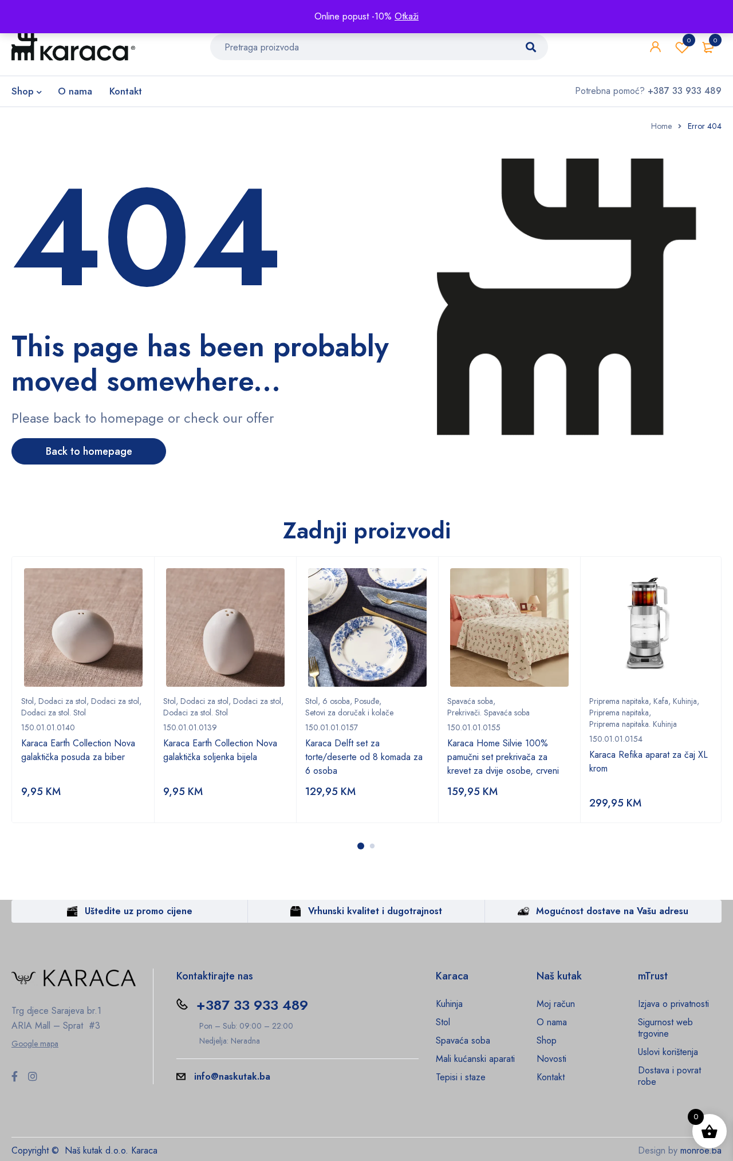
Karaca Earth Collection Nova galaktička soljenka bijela (220, 750)
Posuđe (366, 701)
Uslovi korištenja (668, 1051)
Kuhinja (685, 701)
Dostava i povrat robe (669, 1076)
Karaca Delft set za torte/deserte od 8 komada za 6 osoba (364, 757)
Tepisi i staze (461, 1077)
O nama (552, 1022)
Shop (547, 1040)
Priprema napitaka (619, 701)
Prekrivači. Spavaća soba (488, 712)
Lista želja (689, 40)
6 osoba (336, 701)
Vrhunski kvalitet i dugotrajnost (375, 911)
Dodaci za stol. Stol (53, 712)
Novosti (551, 1058)
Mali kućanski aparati (475, 1058)
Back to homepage (89, 451)
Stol (27, 701)
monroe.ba (701, 1150)
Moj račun (556, 1003)
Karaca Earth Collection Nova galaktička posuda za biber (78, 750)
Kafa (660, 701)
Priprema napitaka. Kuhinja (633, 724)
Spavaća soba (470, 701)
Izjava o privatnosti (673, 1003)
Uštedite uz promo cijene (138, 911)
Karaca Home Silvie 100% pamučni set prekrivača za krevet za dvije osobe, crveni (503, 757)
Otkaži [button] (407, 16)
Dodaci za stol (62, 701)
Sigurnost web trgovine (665, 1028)
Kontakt (551, 1077)
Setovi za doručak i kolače (349, 712)
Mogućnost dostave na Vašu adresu (612, 911)
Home (661, 126)
